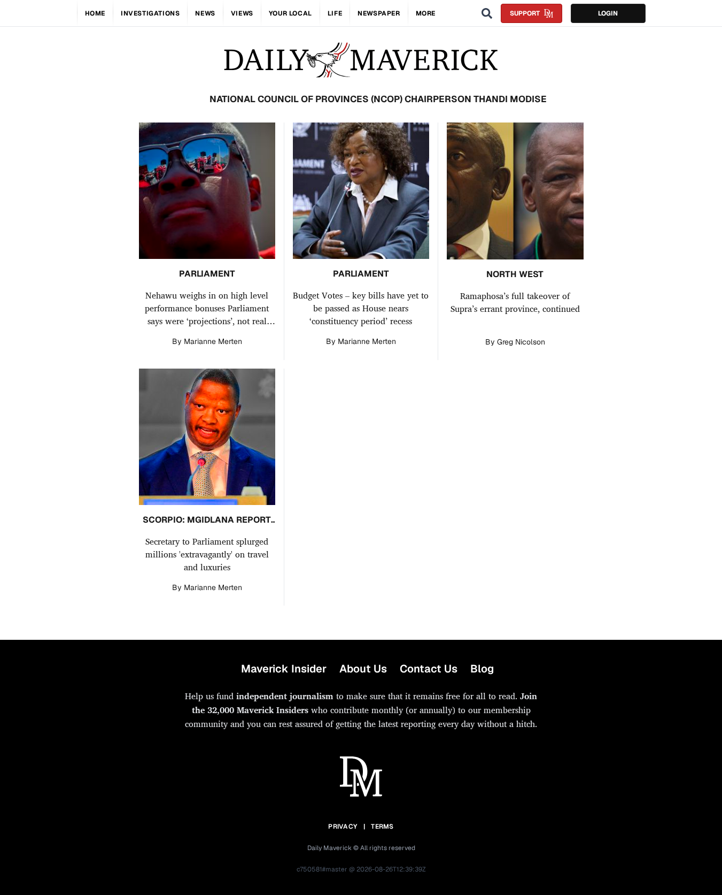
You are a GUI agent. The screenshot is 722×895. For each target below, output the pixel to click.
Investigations (150, 13)
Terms (382, 826)
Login (608, 13)
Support (525, 13)
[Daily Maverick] (361, 60)
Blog (482, 669)
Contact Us (428, 669)
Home (95, 13)
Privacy (342, 826)
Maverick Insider (284, 669)
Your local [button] (290, 13)
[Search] (487, 13)
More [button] (426, 13)
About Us (363, 669)
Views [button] (242, 13)
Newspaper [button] (379, 13)
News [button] (205, 13)
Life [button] (335, 13)
